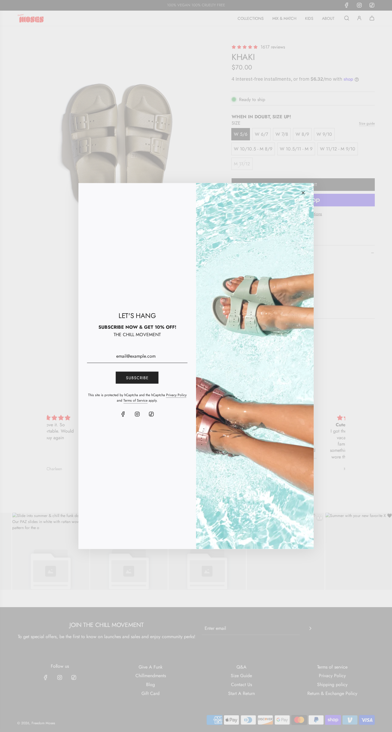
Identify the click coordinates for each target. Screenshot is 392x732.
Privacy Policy (176, 395)
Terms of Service (135, 400)
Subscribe (137, 377)
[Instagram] (137, 414)
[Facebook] (123, 414)
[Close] (303, 193)
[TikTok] (151, 414)
